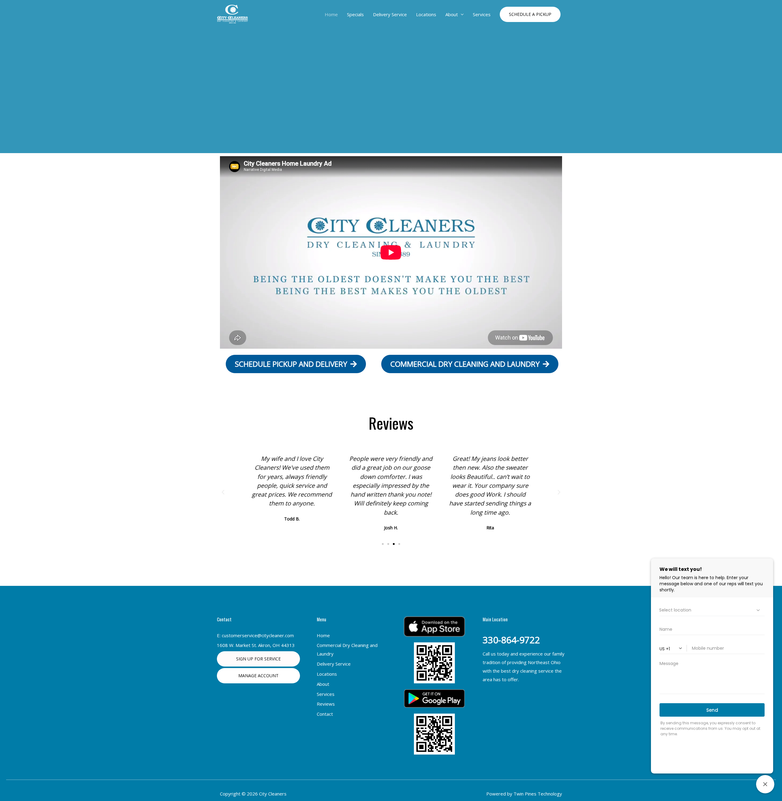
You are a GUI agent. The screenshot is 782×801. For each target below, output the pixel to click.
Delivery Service (390, 14)
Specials (355, 14)
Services (482, 14)
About (451, 14)
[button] (530, 14)
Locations (426, 14)
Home (331, 14)
